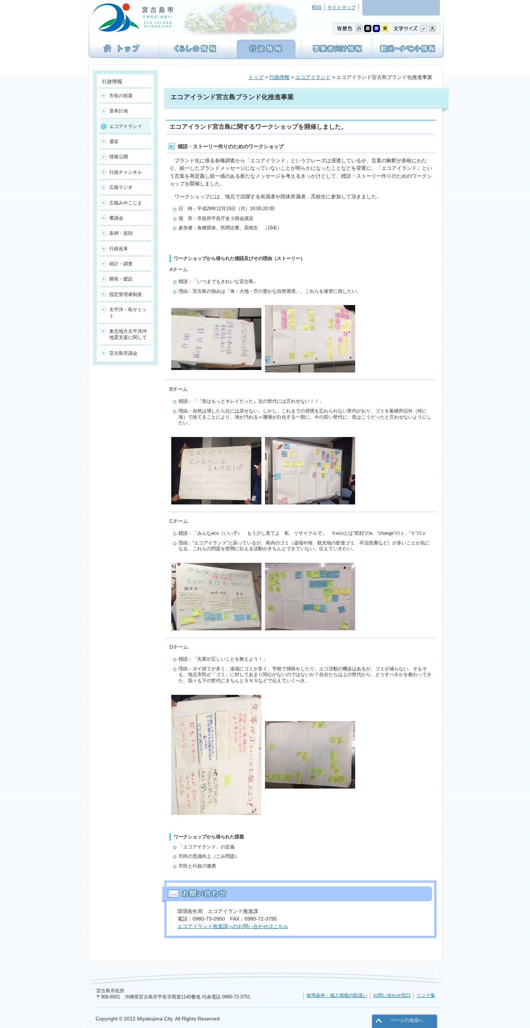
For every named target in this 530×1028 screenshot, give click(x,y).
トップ (256, 77)
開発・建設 (121, 279)
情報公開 (118, 156)
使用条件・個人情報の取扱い (336, 995)
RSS (317, 7)
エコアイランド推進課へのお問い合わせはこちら (232, 926)
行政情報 (279, 77)
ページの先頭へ (406, 1020)
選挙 (114, 141)
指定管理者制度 (125, 294)
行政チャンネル (125, 172)
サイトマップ (341, 7)
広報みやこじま (125, 203)
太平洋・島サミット (128, 312)
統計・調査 (121, 263)
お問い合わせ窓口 (392, 995)
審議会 (116, 218)
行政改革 (118, 248)
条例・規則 (121, 233)
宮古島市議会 (123, 353)
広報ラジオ (121, 187)
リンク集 (425, 995)
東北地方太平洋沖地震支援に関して (128, 334)
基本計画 (118, 111)
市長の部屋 (121, 95)
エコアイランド (313, 77)
